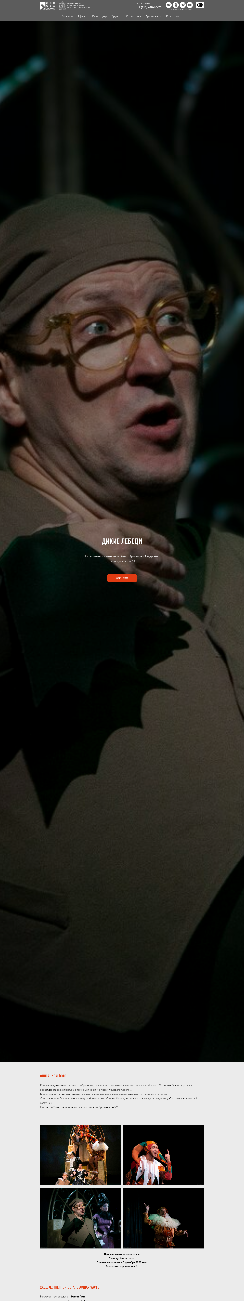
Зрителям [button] (152, 16)
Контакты (172, 16)
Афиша (82, 16)
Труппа (116, 16)
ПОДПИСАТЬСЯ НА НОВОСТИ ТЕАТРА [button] (179, 9)
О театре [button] (132, 16)
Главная (67, 16)
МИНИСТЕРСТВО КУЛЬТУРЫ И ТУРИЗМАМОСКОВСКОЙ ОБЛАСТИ (78, 6)
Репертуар (99, 16)
